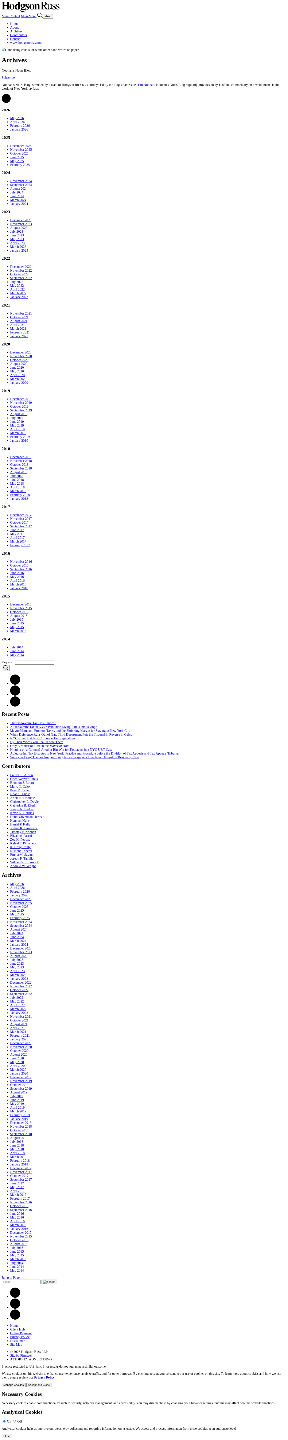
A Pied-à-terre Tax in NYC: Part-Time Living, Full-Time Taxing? (53, 727)
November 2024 (21, 181)
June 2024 (17, 196)
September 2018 (21, 468)
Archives (16, 31)
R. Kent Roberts (21, 851)
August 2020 (18, 363)
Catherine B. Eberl (22, 805)
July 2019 (16, 418)
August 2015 (18, 615)
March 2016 (18, 584)
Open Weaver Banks (24, 779)
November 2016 (21, 561)
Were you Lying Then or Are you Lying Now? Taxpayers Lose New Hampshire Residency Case (74, 757)
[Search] (40, 16)
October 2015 (19, 612)
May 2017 (17, 534)
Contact (15, 39)
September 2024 (21, 185)
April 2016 (17, 580)
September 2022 (21, 278)
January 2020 (19, 382)
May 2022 (17, 285)
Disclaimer (17, 1341)
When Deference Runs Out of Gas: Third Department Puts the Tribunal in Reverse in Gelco (71, 734)
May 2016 (17, 577)
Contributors (18, 35)
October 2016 (19, 565)
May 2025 (17, 161)
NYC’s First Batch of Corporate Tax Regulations (42, 738)
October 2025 (19, 153)
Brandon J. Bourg (22, 782)
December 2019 (20, 399)
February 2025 (20, 165)
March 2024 (18, 200)
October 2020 (19, 360)
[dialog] (144, 1379)
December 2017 (20, 515)
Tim (145, 85)
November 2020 (21, 356)
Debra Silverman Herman (27, 817)
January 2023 (19, 250)
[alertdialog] (144, 1414)
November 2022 (21, 270)
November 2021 (21, 313)
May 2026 (17, 118)
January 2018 (19, 498)
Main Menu (28, 16)
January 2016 (19, 588)
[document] (144, 1414)
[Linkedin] (15, 1296)
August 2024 (18, 188)
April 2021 (17, 325)
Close (6, 1436)
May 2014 (17, 655)
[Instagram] (15, 1318)
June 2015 (17, 623)
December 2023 (20, 220)
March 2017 (18, 541)
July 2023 (16, 231)
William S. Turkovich (24, 862)
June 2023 (17, 235)
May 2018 (17, 483)
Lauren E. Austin (21, 775)
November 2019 (21, 402)
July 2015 (16, 619)
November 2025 (21, 149)
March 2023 (18, 246)
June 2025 (17, 157)
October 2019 (19, 406)
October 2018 (19, 464)
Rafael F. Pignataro (23, 843)
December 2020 (20, 352)
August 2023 (18, 227)
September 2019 (21, 410)
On (9, 1421)
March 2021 (18, 328)
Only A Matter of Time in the (39, 746)
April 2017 (17, 537)
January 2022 (19, 297)
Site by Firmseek (21, 1355)
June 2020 (17, 367)
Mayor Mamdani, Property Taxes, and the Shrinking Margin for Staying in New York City (70, 730)
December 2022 (20, 266)
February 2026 (20, 125)
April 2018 (17, 487)
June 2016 (17, 573)
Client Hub (17, 1329)
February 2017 (20, 545)
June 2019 (17, 421)
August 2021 (18, 321)
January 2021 (19, 336)
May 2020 (17, 371)
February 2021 (20, 332)
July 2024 (16, 192)
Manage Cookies (13, 1385)
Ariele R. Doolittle (22, 798)
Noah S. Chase (20, 794)
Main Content (11, 16)
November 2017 (21, 518)
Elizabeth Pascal (21, 835)
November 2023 (21, 224)
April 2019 (17, 429)
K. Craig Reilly (20, 847)
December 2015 (20, 604)
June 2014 (17, 651)
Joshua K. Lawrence (24, 828)
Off (19, 1421)
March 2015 (18, 631)
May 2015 (17, 627)
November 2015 (21, 608)
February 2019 (20, 437)
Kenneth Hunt (19, 820)
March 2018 (18, 491)
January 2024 (19, 203)
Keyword (8, 662)
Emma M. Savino (22, 854)
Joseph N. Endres (22, 809)
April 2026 (17, 122)
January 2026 (19, 129)
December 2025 (20, 146)
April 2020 (17, 375)
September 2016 (21, 569)
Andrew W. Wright (23, 866)
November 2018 (21, 461)
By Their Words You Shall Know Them (36, 742)
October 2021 (19, 317)
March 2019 (18, 433)
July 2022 (16, 282)
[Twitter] (15, 705)
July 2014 (16, 647)
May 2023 (17, 239)
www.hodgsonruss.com (26, 42)
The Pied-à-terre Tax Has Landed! (33, 723)
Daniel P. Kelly (20, 824)
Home (14, 23)
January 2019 (19, 440)
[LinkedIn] (15, 694)
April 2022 (17, 289)
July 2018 (16, 476)
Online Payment (21, 1333)
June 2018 (17, 479)
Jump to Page (11, 1277)
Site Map (16, 1344)
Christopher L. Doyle (24, 801)
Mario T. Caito (20, 786)
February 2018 (20, 495)
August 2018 (18, 472)
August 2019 (18, 414)
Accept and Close (39, 1385)
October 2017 (19, 522)
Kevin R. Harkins (22, 813)
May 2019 (17, 425)
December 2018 (20, 457)
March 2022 (18, 293)
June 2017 (17, 530)
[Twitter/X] (15, 1307)
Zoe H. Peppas (20, 839)
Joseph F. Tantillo (22, 858)
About (14, 27)
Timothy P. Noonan (23, 832)
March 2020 (18, 379)
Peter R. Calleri (20, 790)
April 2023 (17, 243)
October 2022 (19, 274)
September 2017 (21, 526)
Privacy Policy (20, 1337)
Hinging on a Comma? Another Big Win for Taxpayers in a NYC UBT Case (61, 749)
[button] (6, 102)
